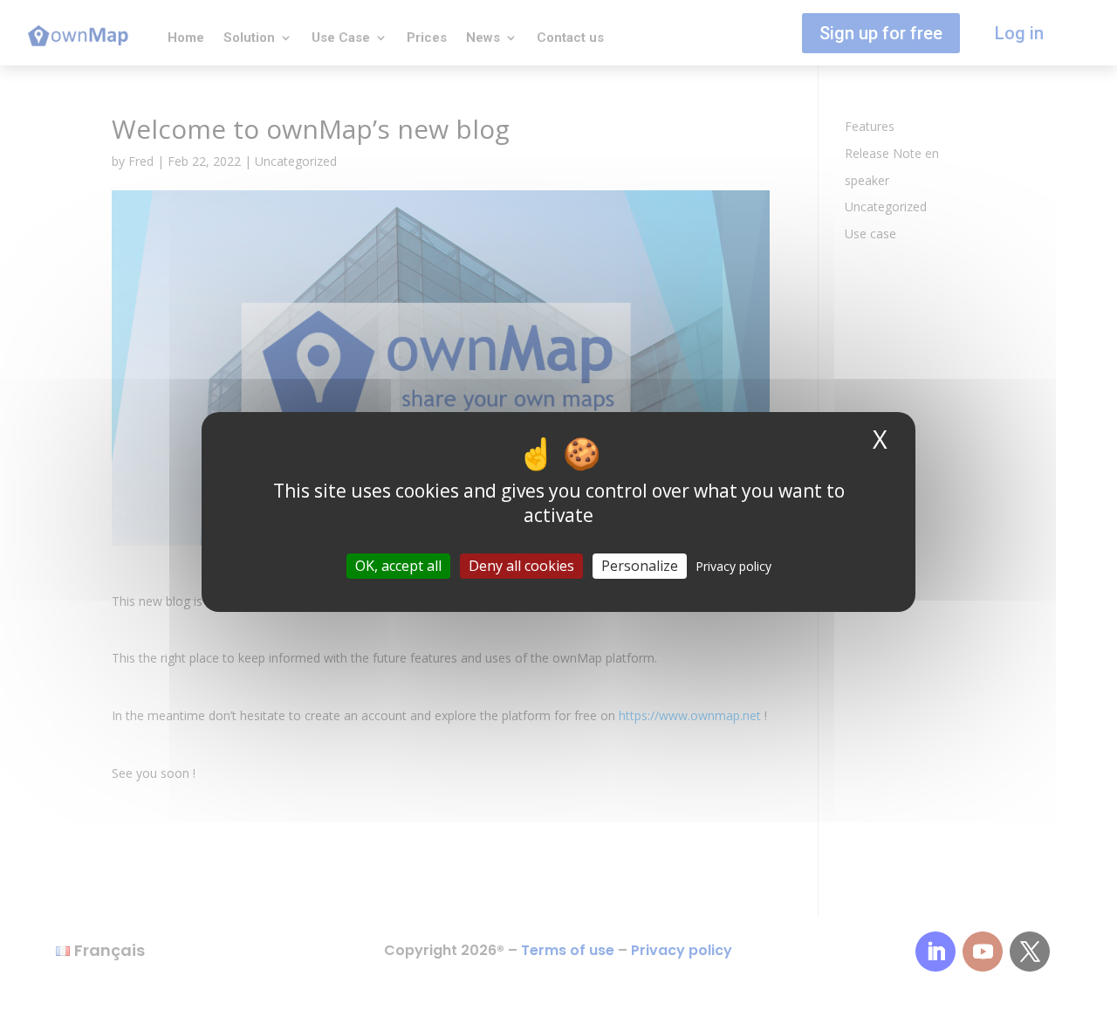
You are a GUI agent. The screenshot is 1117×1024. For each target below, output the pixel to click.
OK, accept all (398, 565)
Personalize (639, 565)
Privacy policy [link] (733, 566)
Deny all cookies (521, 565)
